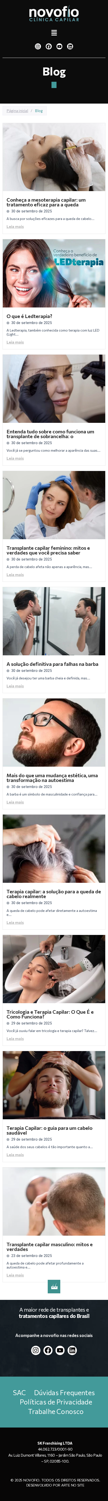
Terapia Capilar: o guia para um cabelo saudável (49, 1130)
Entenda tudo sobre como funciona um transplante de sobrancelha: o (50, 433)
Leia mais (15, 226)
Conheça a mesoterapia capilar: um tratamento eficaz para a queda (46, 202)
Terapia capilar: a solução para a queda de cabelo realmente (54, 893)
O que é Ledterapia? (29, 316)
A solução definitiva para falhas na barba (52, 664)
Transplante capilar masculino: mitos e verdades (50, 1246)
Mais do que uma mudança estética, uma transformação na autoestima (52, 777)
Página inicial (17, 110)
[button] (54, 33)
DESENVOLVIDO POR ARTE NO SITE (55, 1485)
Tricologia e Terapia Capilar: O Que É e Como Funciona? (50, 1014)
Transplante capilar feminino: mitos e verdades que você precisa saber (48, 550)
